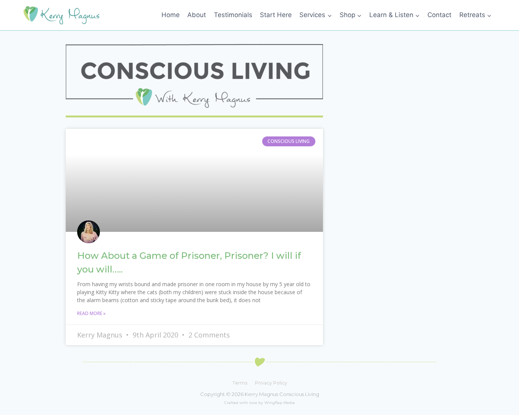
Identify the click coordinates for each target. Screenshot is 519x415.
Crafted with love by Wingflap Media (259, 402)
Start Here (276, 15)
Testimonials (233, 15)
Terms (239, 383)
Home (170, 15)
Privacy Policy (271, 383)
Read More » (91, 313)
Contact (439, 15)
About (196, 15)
